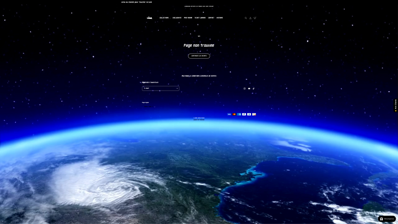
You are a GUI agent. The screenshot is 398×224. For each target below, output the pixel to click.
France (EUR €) (148, 106)
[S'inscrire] (177, 88)
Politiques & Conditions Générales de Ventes (199, 76)
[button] (165, 18)
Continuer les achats (199, 56)
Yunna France (201, 118)
